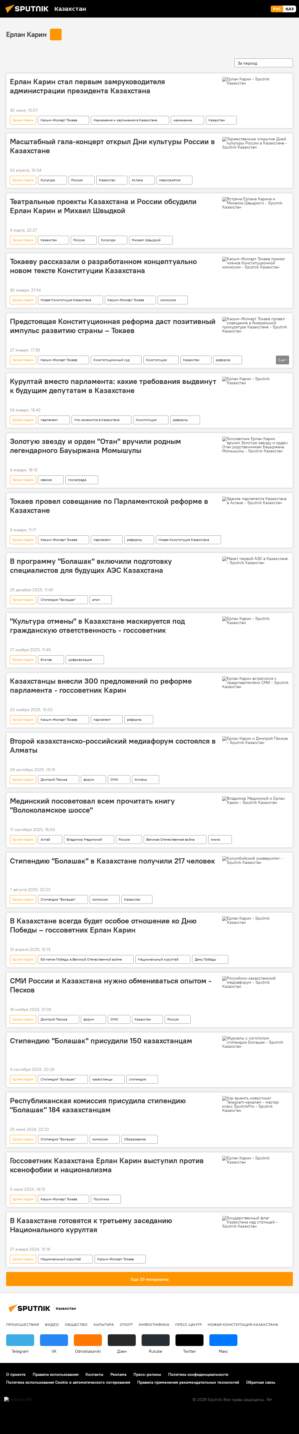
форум (89, 779)
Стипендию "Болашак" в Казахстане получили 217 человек (112, 861)
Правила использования (56, 1374)
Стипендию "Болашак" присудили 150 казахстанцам (101, 1040)
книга (215, 839)
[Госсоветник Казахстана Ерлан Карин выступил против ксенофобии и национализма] (255, 1160)
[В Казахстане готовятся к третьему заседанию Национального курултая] (255, 1222)
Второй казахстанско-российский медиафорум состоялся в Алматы (113, 745)
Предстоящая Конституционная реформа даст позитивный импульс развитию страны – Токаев (112, 326)
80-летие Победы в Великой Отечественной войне (81, 959)
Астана (137, 180)
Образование (135, 1139)
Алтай (45, 839)
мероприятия (169, 180)
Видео (52, 1324)
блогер (46, 659)
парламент (49, 420)
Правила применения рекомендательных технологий (188, 1382)
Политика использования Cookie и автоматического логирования (68, 1382)
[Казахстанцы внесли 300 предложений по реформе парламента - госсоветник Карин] (255, 682)
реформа (223, 360)
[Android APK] (18, 1399)
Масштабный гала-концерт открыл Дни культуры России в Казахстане (112, 146)
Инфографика (154, 1324)
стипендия (137, 1079)
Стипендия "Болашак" (58, 599)
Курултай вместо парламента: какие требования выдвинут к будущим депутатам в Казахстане (113, 386)
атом (96, 599)
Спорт (126, 1324)
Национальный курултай (158, 959)
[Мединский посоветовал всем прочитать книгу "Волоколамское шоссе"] (255, 800)
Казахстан (216, 120)
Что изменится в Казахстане (96, 420)
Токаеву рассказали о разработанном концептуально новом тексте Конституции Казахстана (103, 266)
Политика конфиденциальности (198, 1374)
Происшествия (22, 1324)
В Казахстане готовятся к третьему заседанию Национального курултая (91, 1225)
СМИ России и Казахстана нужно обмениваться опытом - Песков (110, 985)
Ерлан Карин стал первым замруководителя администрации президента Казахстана (87, 86)
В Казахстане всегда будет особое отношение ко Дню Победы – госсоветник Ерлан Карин (103, 925)
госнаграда (77, 480)
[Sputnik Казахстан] (28, 13)
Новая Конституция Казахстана (66, 300)
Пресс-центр (188, 1324)
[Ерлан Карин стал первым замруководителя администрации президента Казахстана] (255, 81)
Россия (77, 180)
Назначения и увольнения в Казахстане (125, 120)
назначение (182, 120)
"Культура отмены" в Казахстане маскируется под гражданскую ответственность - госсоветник (97, 625)
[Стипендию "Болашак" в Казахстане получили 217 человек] (255, 860)
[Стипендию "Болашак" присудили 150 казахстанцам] (255, 1042)
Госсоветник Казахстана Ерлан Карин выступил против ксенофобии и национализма (107, 1165)
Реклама (118, 1374)
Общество (76, 1324)
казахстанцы (102, 1079)
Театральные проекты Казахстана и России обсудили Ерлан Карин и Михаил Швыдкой (103, 206)
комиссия (168, 300)
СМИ (114, 779)
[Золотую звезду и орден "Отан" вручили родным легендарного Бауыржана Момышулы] (255, 445)
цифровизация (80, 659)
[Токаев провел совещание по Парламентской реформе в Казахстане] (255, 501)
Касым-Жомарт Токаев (59, 120)
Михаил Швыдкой (146, 240)
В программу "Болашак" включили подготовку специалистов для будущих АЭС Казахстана (91, 565)
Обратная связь (260, 1382)
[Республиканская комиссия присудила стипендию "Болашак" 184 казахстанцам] (255, 1104)
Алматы (141, 779)
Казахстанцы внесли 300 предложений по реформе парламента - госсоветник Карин (101, 685)
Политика (101, 1199)
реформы (180, 420)
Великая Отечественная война (170, 839)
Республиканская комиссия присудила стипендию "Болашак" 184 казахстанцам (98, 1105)
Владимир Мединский (84, 839)
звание (46, 480)
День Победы (205, 959)
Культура (48, 180)
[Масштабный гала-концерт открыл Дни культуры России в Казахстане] (255, 143)
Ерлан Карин (26, 34)
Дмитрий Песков (54, 779)
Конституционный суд (111, 360)
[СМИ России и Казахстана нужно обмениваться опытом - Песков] (255, 982)
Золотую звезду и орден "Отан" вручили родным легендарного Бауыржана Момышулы (95, 446)
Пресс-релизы (147, 1374)
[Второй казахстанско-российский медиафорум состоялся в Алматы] (255, 740)
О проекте (16, 1374)
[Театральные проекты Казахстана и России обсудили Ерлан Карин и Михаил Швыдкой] (255, 203)
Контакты (94, 1374)
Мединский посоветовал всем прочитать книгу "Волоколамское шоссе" (92, 805)
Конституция (156, 360)
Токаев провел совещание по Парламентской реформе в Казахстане (109, 506)
